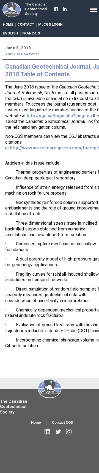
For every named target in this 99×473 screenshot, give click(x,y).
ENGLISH (10, 33)
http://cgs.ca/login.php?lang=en (59, 115)
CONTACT (25, 24)
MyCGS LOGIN (50, 24)
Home (36, 422)
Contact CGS (62, 422)
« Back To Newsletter (22, 54)
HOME (8, 24)
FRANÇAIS (31, 33)
